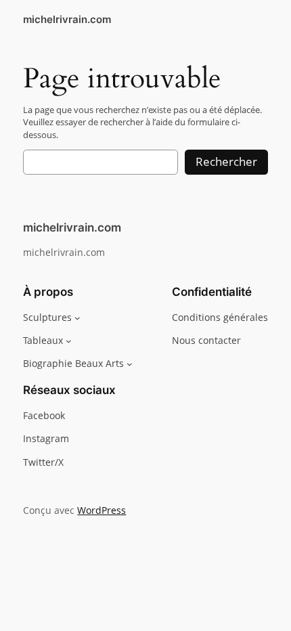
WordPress (101, 510)
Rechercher (226, 161)
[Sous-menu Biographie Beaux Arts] (130, 364)
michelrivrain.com (67, 20)
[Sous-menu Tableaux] (69, 341)
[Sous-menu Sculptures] (77, 318)
